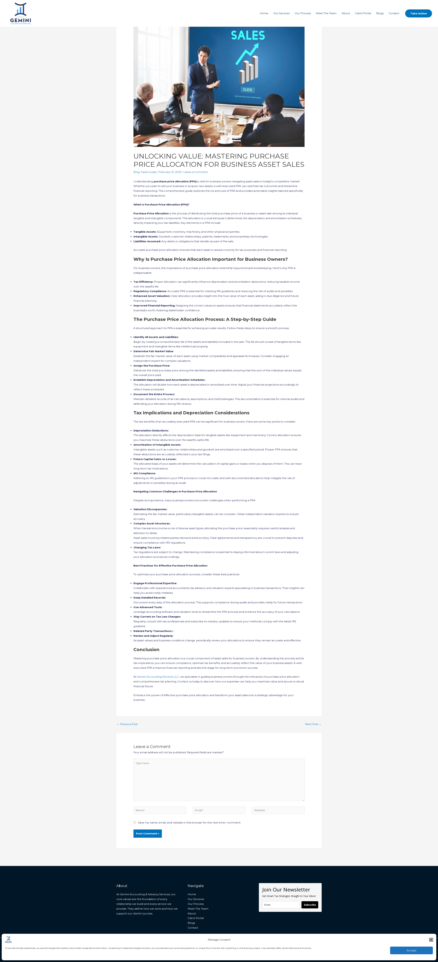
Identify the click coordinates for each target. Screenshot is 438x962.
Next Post (313, 724)
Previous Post (127, 724)
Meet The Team (326, 13)
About (346, 13)
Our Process (303, 13)
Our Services (281, 13)
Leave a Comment (196, 172)
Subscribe (310, 904)
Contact (394, 13)
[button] (431, 939)
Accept (411, 950)
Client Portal (363, 13)
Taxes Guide (148, 172)
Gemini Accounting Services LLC (157, 676)
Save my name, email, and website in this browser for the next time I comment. (189, 822)
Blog (136, 172)
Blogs (380, 13)
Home (264, 13)
